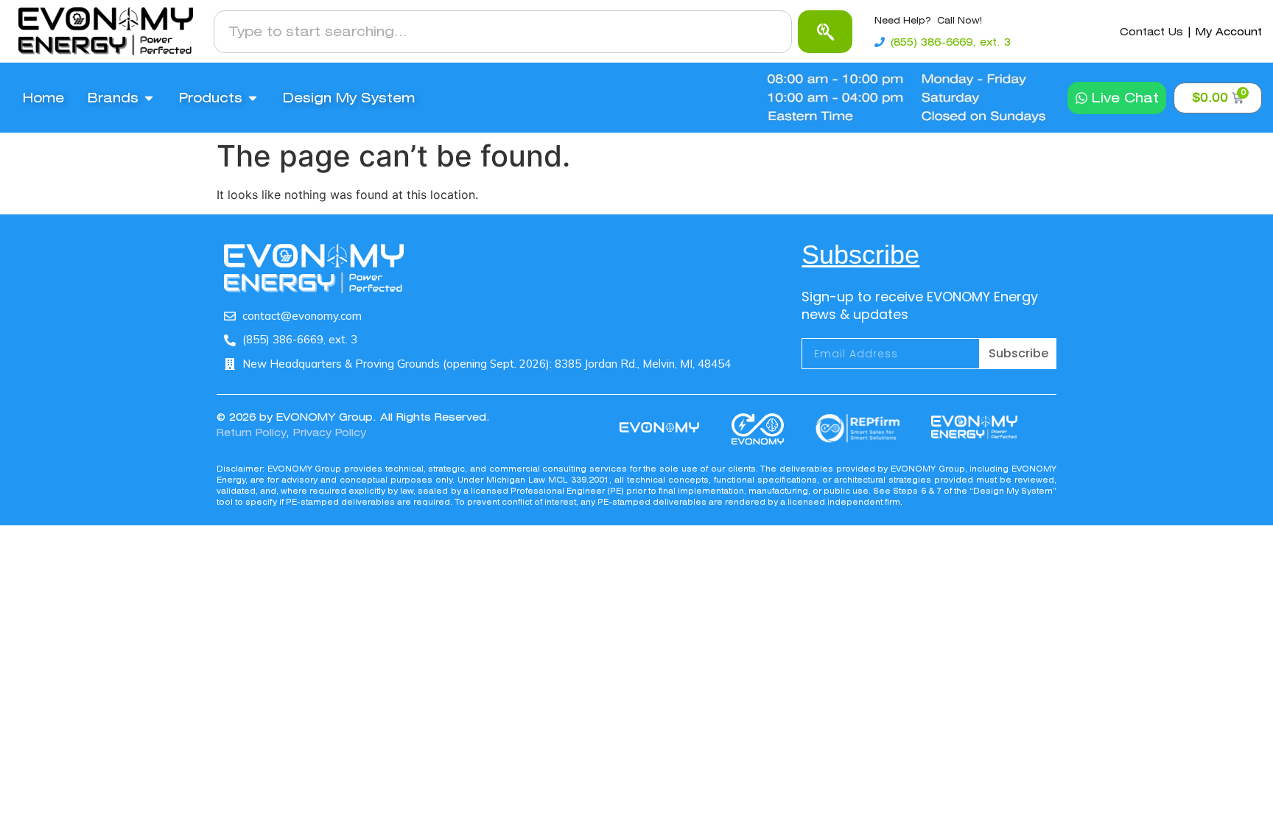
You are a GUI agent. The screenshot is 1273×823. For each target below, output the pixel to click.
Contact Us (1151, 32)
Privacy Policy (329, 432)
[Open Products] (252, 98)
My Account (1229, 32)
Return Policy (251, 432)
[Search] (825, 31)
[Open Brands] (148, 98)
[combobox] (503, 31)
